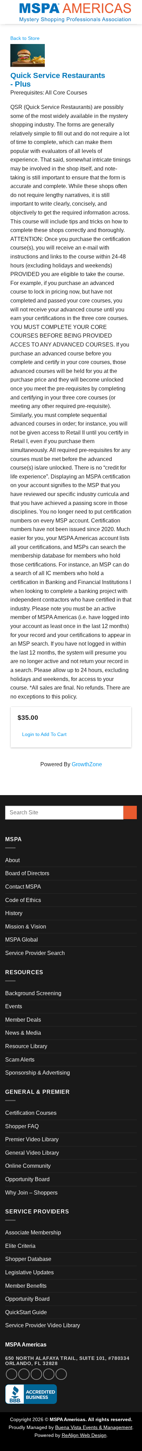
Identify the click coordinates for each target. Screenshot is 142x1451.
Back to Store (25, 38)
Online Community (28, 1166)
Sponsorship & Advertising (37, 1073)
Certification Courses (31, 1113)
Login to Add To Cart (44, 734)
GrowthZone (87, 764)
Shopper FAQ (22, 1126)
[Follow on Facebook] (11, 1374)
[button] (9, 11)
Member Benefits (26, 1286)
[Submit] (130, 812)
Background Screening (33, 993)
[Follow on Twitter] (36, 1374)
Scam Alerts (19, 1060)
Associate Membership (33, 1232)
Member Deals (23, 1020)
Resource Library (26, 1046)
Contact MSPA (23, 887)
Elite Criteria (20, 1246)
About (12, 860)
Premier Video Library (32, 1139)
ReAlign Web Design (84, 1435)
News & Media (23, 1033)
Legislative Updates (29, 1272)
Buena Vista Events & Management (93, 1427)
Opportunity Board (27, 1179)
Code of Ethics (23, 900)
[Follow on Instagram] (24, 1374)
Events (13, 1006)
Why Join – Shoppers (31, 1193)
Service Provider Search (35, 953)
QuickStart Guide (26, 1312)
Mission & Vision (25, 927)
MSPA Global (21, 940)
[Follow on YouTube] (61, 1374)
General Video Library (32, 1153)
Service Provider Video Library (42, 1325)
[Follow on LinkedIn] (48, 1374)
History (13, 913)
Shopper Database (28, 1259)
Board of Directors (27, 873)
